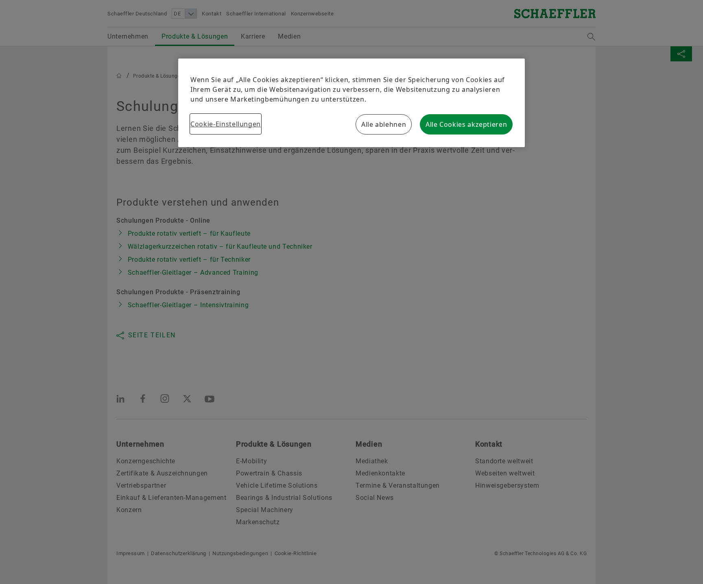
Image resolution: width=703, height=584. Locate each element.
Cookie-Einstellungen (225, 123)
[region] (351, 103)
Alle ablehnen (383, 124)
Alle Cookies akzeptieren (466, 124)
